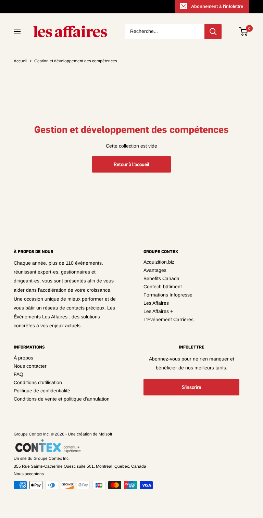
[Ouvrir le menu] (17, 31)
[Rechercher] (213, 31)
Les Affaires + (158, 311)
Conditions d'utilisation (38, 382)
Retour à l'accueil (131, 164)
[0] (243, 31)
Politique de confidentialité (42, 390)
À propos (23, 358)
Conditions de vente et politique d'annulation (62, 399)
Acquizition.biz (158, 262)
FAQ (18, 374)
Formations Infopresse (167, 295)
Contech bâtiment (162, 286)
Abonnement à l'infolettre (217, 6)
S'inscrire (191, 387)
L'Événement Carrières (168, 319)
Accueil (20, 61)
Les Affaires (156, 303)
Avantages (154, 270)
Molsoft (105, 434)
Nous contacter (30, 366)
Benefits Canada (161, 278)
